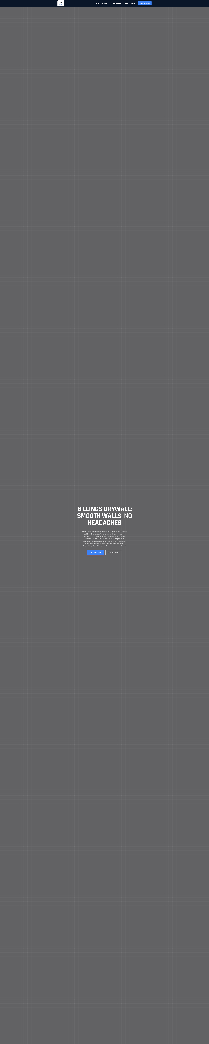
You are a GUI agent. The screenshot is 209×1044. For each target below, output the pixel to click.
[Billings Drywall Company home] (60, 3)
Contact (133, 3)
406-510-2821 (114, 552)
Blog (126, 3)
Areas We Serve (116, 3)
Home (97, 3)
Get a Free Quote (145, 3)
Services (104, 3)
